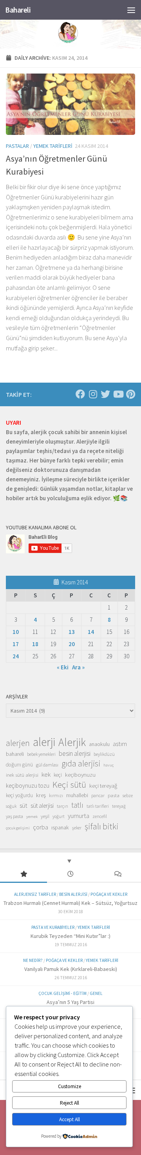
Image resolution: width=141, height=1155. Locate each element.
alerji (44, 742)
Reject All (69, 1103)
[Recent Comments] (117, 874)
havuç (108, 765)
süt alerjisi (42, 805)
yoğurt (58, 816)
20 (72, 644)
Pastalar (17, 145)
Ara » (78, 667)
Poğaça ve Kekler (108, 894)
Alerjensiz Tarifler (35, 894)
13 (72, 632)
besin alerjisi (74, 753)
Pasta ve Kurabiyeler (52, 927)
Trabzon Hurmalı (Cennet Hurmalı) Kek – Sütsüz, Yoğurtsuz (70, 902)
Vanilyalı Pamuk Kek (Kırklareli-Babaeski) (70, 969)
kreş (41, 795)
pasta (113, 795)
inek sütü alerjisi (22, 775)
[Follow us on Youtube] (118, 394)
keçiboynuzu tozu (27, 785)
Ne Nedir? (33, 960)
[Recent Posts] (70, 874)
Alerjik (72, 742)
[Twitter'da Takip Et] (105, 394)
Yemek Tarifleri (52, 145)
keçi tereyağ (103, 785)
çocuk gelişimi (18, 828)
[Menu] (131, 10)
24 (16, 656)
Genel (96, 993)
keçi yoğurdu (19, 795)
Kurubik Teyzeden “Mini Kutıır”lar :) (70, 935)
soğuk (11, 806)
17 (16, 644)
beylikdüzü (104, 754)
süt (23, 805)
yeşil (45, 816)
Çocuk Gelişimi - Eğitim (62, 993)
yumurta (78, 816)
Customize (69, 1086)
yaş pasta (14, 816)
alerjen (18, 743)
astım (120, 744)
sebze (128, 795)
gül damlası (47, 765)
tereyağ (119, 806)
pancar (98, 795)
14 (91, 632)
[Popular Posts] (23, 874)
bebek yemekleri (41, 754)
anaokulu (99, 744)
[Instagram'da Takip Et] (93, 394)
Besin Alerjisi (73, 894)
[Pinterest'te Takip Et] (130, 394)
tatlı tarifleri (98, 806)
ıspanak (60, 827)
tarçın (62, 806)
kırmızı (56, 795)
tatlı (77, 805)
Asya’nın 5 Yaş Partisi (70, 1002)
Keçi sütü (69, 784)
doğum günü (19, 764)
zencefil (99, 816)
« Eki (63, 667)
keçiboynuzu (80, 774)
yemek (32, 816)
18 (35, 644)
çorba (40, 827)
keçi (58, 775)
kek (46, 774)
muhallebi (77, 795)
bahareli (15, 753)
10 (16, 632)
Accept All (69, 1119)
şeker (76, 828)
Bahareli (18, 10)
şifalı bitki (102, 826)
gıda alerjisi (80, 763)
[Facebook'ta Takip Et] (80, 394)
